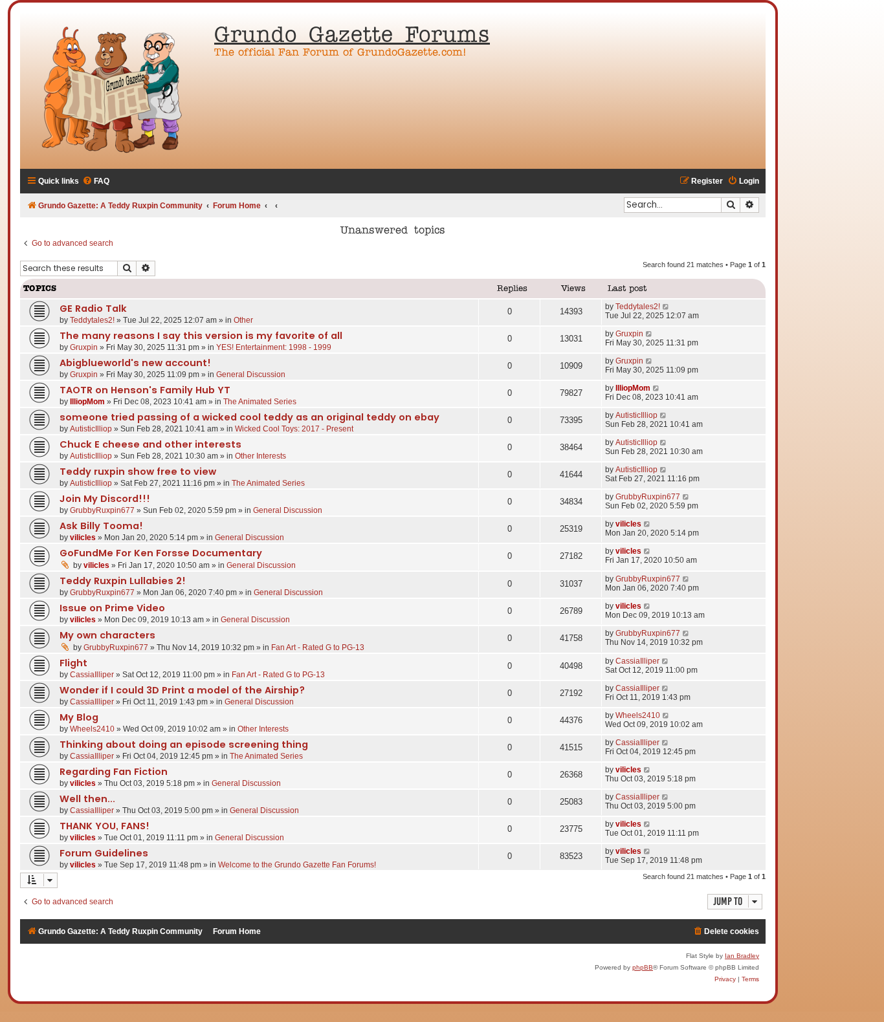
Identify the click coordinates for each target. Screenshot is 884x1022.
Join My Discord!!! (105, 498)
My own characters (107, 635)
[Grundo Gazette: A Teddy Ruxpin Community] (113, 91)
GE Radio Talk (93, 308)
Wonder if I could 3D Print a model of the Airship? (182, 690)
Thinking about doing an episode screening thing (184, 744)
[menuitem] (95, 181)
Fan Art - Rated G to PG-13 (317, 647)
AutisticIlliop (91, 428)
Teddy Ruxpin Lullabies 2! (123, 580)
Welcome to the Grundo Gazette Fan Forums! (297, 864)
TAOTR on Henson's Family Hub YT (145, 390)
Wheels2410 (92, 729)
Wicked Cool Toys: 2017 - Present (294, 428)
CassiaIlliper (92, 674)
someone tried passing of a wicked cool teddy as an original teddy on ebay (249, 417)
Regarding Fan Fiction (114, 771)
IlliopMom (87, 401)
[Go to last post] (666, 306)
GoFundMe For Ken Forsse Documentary (161, 553)
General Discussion (250, 374)
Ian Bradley (742, 955)
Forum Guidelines (104, 853)
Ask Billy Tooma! (101, 525)
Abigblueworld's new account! (135, 362)
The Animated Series (259, 401)
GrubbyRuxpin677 (102, 510)
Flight (73, 663)
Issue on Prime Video (112, 608)
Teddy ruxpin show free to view (138, 471)
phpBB (642, 967)
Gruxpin (84, 347)
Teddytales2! (92, 320)
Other (243, 320)
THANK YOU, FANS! (104, 826)
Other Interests (260, 456)
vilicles (83, 537)
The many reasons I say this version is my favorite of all (201, 335)
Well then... (87, 798)
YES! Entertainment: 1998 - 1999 (273, 347)
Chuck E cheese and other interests (150, 444)
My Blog (79, 717)
